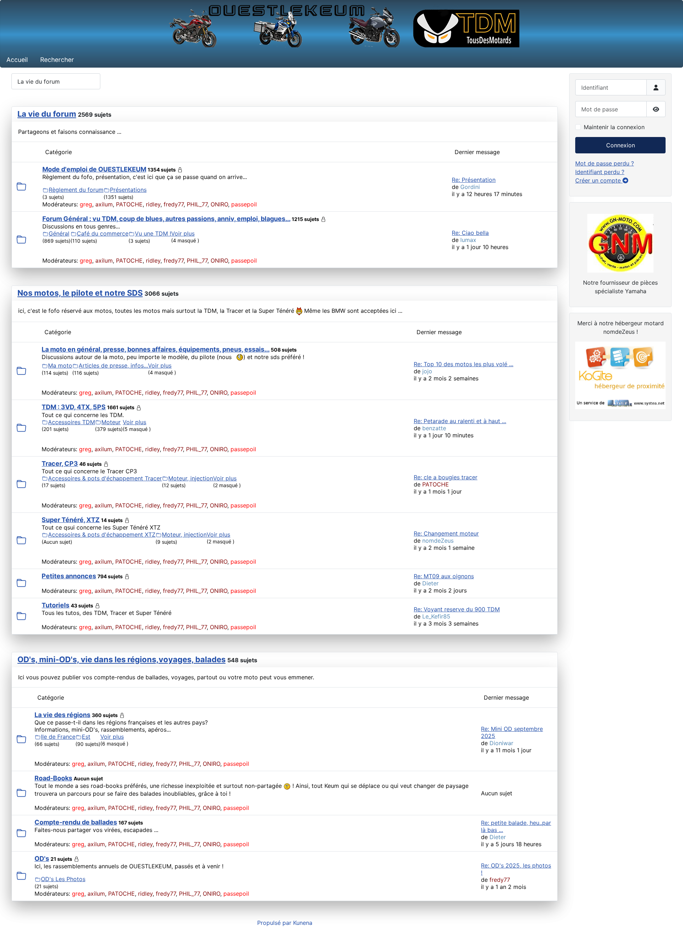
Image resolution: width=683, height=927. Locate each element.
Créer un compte (599, 180)
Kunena (302, 922)
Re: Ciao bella (470, 232)
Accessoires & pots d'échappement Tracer (105, 478)
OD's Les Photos (63, 879)
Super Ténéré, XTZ (71, 519)
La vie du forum (46, 113)
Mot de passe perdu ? (604, 163)
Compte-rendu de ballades (76, 822)
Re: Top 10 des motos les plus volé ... (463, 364)
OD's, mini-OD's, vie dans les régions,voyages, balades (121, 659)
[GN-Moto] (620, 242)
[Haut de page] (670, 913)
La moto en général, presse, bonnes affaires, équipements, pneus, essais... (155, 349)
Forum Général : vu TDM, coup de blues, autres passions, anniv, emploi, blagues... (166, 218)
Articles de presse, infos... (113, 365)
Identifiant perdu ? (599, 171)
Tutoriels (55, 605)
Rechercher (57, 59)
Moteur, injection (190, 478)
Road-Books (53, 778)
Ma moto (60, 365)
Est (86, 736)
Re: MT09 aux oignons (444, 576)
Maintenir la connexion (614, 127)
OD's (42, 858)
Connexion (620, 145)
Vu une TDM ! (153, 233)
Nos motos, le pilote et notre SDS (80, 292)
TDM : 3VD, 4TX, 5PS (74, 407)
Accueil (17, 59)
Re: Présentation (474, 179)
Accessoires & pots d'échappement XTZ (101, 534)
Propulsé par (275, 922)
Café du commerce (102, 233)
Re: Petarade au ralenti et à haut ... (460, 421)
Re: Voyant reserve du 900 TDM (457, 609)
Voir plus (183, 233)
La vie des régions (62, 714)
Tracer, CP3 (60, 463)
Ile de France (58, 736)
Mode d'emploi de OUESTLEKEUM (94, 169)
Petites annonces (69, 576)
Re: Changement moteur (446, 533)
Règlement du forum (76, 189)
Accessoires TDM (71, 422)
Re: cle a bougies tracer (445, 477)
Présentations (128, 189)
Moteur (111, 422)
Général (59, 233)
